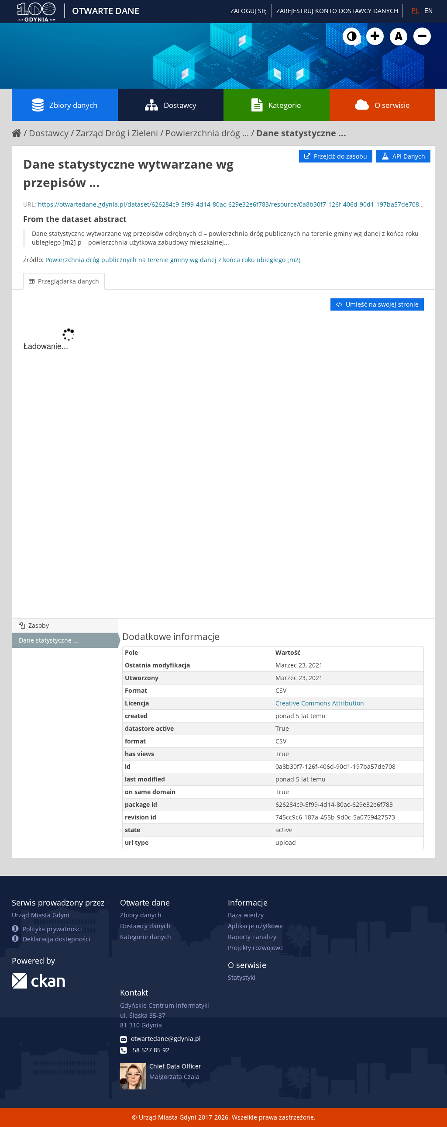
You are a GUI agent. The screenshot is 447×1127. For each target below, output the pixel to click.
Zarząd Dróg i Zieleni (117, 133)
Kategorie (284, 105)
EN (428, 10)
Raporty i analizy (252, 937)
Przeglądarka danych (67, 281)
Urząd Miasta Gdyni (40, 915)
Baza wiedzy (246, 915)
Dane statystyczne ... (301, 133)
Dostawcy (180, 105)
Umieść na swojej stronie (381, 304)
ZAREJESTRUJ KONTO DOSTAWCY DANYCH (337, 11)
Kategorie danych (145, 937)
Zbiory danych (73, 105)
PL (415, 10)
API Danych (408, 156)
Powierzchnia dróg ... (207, 133)
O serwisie (392, 105)
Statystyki (241, 977)
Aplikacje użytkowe (255, 926)
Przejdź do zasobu (339, 156)
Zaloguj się (248, 11)
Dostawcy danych (145, 926)
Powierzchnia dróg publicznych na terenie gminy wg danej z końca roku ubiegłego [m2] (173, 260)
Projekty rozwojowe (256, 948)
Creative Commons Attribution (319, 703)
